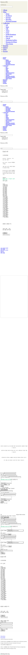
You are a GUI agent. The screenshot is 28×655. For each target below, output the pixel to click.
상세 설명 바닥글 (4, 250)
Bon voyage (9, 36)
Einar (7, 27)
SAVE (2, 485)
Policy (5, 49)
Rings (7, 14)
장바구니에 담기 (4, 617)
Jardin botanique (11, 34)
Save (10, 534)
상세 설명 (3, 249)
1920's (7, 32)
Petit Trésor (9, 44)
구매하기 (2, 553)
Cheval (8, 38)
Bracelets (8, 19)
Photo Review (5, 487)
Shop (4, 12)
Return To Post (4, 546)
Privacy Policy (3, 637)
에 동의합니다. (9, 479)
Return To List (4, 534)
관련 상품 (3, 252)
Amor (7, 31)
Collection (6, 23)
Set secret (3, 533)
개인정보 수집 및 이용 (6, 479)
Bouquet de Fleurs (11, 42)
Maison (5, 47)
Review (5, 51)
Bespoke (5, 46)
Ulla (7, 29)
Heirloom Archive (11, 40)
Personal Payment (11, 21)
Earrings (8, 17)
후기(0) (2, 251)
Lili (7, 25)
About (5, 10)
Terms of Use (3, 636)
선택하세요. (5, 184)
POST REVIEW (4, 489)
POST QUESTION (4, 517)
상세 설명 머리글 (4, 248)
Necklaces (9, 16)
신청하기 (2, 630)
